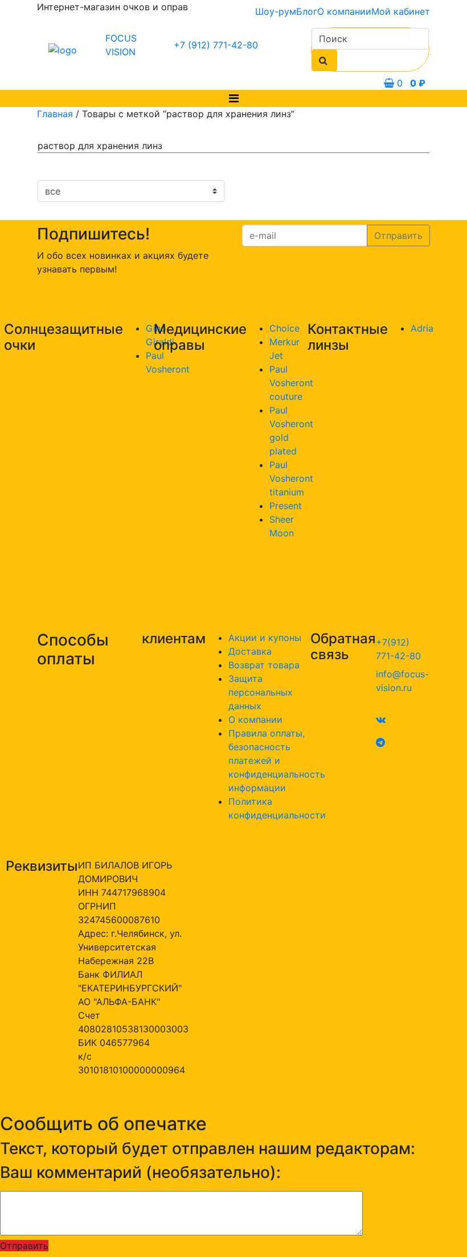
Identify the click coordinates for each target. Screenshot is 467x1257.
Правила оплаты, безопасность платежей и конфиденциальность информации (276, 760)
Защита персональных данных (260, 692)
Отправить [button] (24, 1245)
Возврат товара (264, 665)
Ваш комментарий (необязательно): (140, 1172)
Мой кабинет (400, 11)
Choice (284, 328)
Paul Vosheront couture (291, 382)
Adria (422, 328)
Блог (306, 11)
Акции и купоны (264, 637)
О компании (344, 11)
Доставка (250, 651)
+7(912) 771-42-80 (398, 648)
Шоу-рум (275, 11)
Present (285, 505)
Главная (55, 113)
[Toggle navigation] (234, 98)
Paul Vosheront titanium (291, 478)
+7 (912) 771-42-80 (216, 45)
